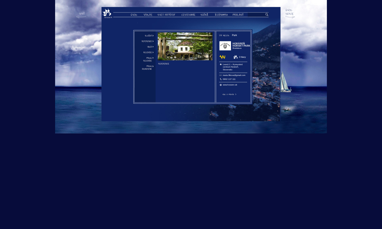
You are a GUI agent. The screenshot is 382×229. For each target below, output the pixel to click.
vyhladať (267, 14)
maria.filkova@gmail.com (234, 75)
